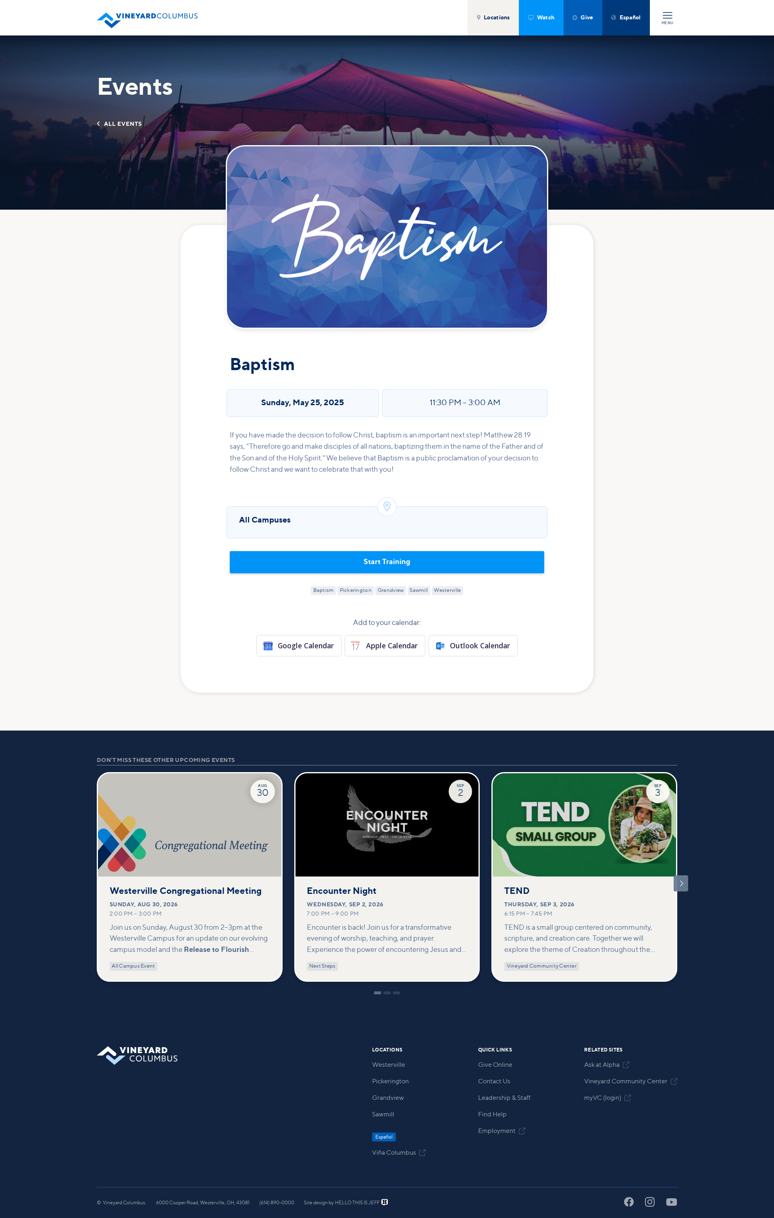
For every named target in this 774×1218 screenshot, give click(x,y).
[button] (493, 17)
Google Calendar (306, 645)
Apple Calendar (392, 645)
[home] (147, 17)
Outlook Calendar (480, 645)
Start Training (387, 562)
